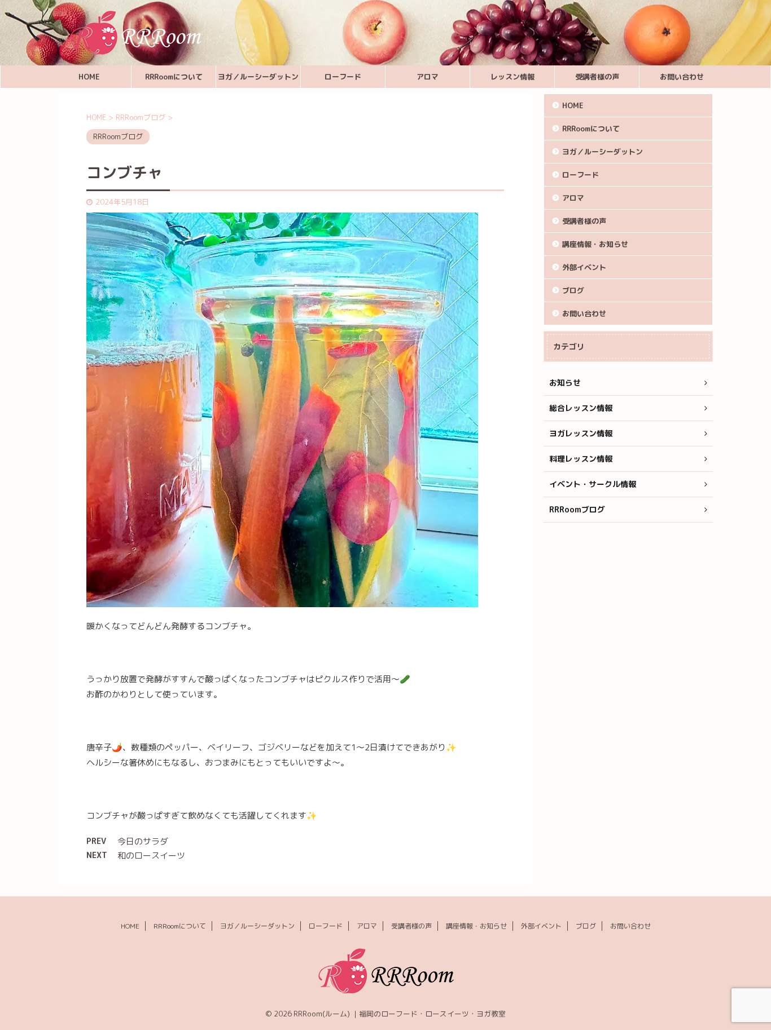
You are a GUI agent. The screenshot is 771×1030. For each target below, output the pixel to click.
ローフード (343, 77)
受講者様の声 (597, 77)
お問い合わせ (682, 77)
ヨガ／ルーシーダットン (258, 77)
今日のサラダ (142, 841)
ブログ (573, 290)
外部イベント (584, 267)
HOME (89, 77)
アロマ (428, 77)
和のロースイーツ (151, 855)
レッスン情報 (512, 77)
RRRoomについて (174, 77)
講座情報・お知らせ (595, 244)
